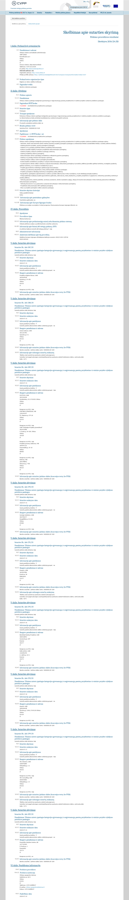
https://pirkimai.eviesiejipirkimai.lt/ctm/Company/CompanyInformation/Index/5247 (60, 75)
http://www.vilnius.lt (38, 73)
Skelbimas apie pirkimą (19, 24)
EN (84, 2)
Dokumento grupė (34, 24)
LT (87, 2)
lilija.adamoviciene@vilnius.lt (34, 69)
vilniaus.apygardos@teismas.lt (35, 887)
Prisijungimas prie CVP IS (78, 7)
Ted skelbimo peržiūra (18, 18)
